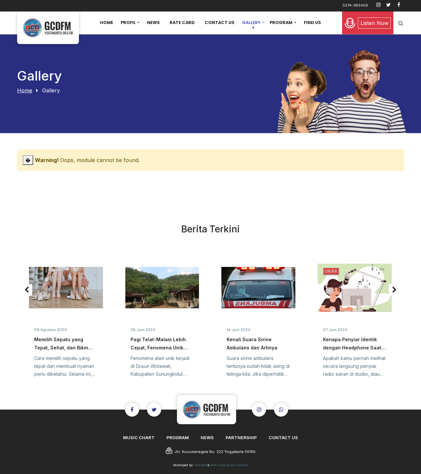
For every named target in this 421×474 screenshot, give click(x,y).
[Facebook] (399, 5)
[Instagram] (378, 5)
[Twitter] (388, 5)
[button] (130, 22)
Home (24, 90)
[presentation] (26, 290)
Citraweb (200, 465)
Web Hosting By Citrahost (229, 465)
